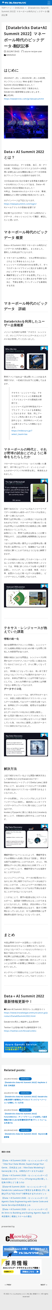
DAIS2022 (11, 55)
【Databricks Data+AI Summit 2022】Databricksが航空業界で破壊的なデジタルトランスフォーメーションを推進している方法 (25, 1099)
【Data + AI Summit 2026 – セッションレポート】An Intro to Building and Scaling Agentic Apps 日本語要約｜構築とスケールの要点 (25, 1213)
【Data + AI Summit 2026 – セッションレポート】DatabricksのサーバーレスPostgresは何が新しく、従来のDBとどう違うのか (25, 1179)
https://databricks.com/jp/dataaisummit (24, 98)
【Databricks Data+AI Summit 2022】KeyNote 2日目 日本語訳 (25, 1084)
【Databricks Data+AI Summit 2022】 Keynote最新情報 (26, 1135)
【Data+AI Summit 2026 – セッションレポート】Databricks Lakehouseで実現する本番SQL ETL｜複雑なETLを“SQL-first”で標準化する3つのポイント (26, 1190)
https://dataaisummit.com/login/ (20, 204)
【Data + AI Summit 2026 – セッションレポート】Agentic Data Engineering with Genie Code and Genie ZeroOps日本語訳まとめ (25, 1201)
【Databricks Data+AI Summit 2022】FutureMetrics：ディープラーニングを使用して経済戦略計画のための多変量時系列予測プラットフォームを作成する (25, 1118)
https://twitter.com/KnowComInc (20, 1031)
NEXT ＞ (44, 1285)
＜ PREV (7, 1285)
